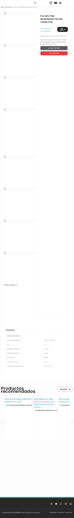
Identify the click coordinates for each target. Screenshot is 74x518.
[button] (54, 53)
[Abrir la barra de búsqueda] (35, 3)
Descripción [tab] (10, 330)
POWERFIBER (47, 31)
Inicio (2, 7)
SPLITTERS (8, 7)
